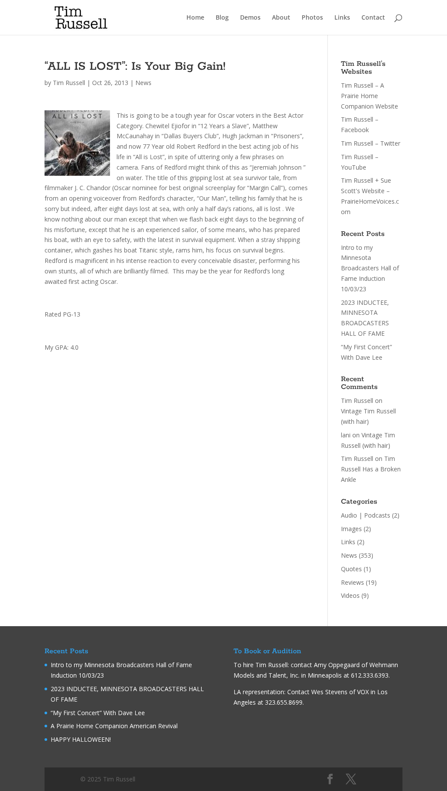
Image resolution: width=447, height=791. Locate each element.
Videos (350, 595)
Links (342, 17)
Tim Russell (69, 82)
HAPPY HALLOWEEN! (81, 739)
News (143, 82)
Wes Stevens (329, 692)
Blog (222, 17)
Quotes (351, 569)
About (281, 17)
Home (195, 17)
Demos (250, 17)
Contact (373, 17)
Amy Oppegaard (337, 665)
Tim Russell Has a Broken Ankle (371, 469)
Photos (312, 17)
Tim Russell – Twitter (370, 143)
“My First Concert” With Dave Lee (98, 713)
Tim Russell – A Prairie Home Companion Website (369, 95)
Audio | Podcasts (365, 515)
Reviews (352, 582)
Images (351, 529)
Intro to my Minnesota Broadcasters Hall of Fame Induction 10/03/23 (370, 268)
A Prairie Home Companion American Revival (114, 726)
